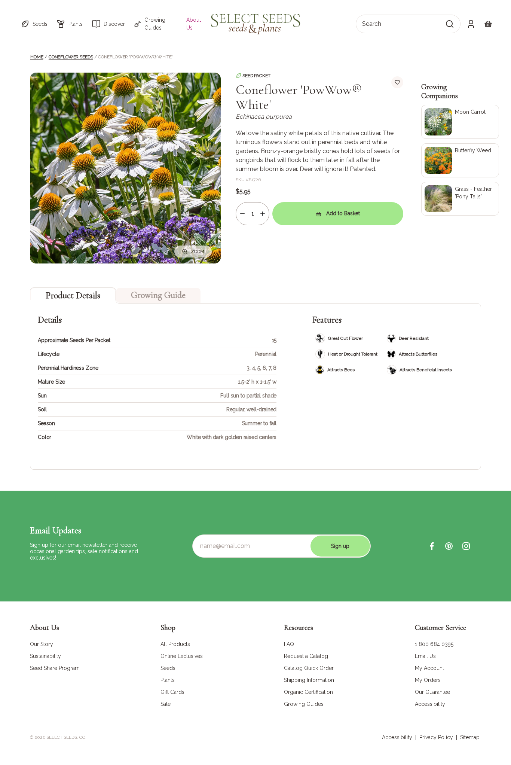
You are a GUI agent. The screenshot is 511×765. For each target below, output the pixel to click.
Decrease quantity (242, 213)
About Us (193, 24)
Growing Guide (158, 295)
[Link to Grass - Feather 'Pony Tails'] (460, 199)
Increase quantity (262, 213)
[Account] (470, 23)
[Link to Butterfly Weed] (460, 160)
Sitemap (470, 737)
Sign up (340, 546)
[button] (34, 24)
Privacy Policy (436, 737)
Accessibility (397, 737)
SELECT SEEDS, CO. (66, 737)
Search (371, 23)
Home (36, 57)
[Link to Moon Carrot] (460, 121)
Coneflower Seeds (71, 57)
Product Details (73, 295)
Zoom (197, 251)
